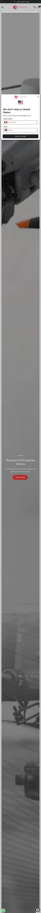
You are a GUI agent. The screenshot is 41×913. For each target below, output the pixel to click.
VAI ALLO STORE (20, 136)
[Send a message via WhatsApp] (3, 910)
